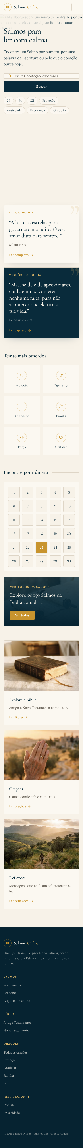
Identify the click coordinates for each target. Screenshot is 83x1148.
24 (55, 547)
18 (41, 533)
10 (69, 506)
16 (13, 533)
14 (55, 520)
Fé (5, 1083)
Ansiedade (14, 110)
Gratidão (59, 110)
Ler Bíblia (16, 717)
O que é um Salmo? (18, 1001)
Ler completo (19, 255)
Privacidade (12, 1113)
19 (55, 533)
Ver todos (22, 615)
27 (27, 561)
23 (8, 100)
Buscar (41, 86)
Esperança (37, 110)
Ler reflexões (19, 901)
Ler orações (17, 806)
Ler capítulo (17, 330)
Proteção (48, 100)
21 (14, 547)
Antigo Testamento (17, 1023)
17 (27, 533)
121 (32, 100)
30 (69, 561)
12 (27, 520)
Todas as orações (15, 1052)
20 (69, 533)
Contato (9, 1105)
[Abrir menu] (75, 7)
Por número (12, 985)
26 (14, 561)
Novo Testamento (16, 1030)
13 (41, 520)
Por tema (10, 993)
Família (9, 1075)
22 (27, 547)
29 (55, 561)
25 (69, 547)
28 (41, 561)
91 (20, 100)
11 (14, 520)
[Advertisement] (41, 161)
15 (69, 520)
